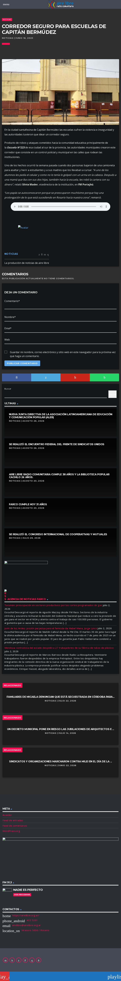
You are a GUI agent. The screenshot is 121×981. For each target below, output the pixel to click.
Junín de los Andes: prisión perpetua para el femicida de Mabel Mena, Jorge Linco (50, 628)
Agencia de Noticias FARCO (26, 599)
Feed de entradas (13, 820)
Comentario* (12, 301)
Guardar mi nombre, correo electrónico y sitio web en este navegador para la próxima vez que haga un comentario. (63, 352)
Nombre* (10, 317)
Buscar (7, 388)
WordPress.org (11, 830)
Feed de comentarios (15, 825)
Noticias (7, 19)
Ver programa (22, 894)
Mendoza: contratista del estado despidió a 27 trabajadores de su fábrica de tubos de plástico (59, 647)
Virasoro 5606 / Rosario (35, 930)
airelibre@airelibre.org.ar (26, 925)
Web (7, 339)
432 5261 (32, 920)
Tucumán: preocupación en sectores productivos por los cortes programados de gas (53, 605)
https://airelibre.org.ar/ (25, 915)
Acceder (7, 814)
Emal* (8, 328)
